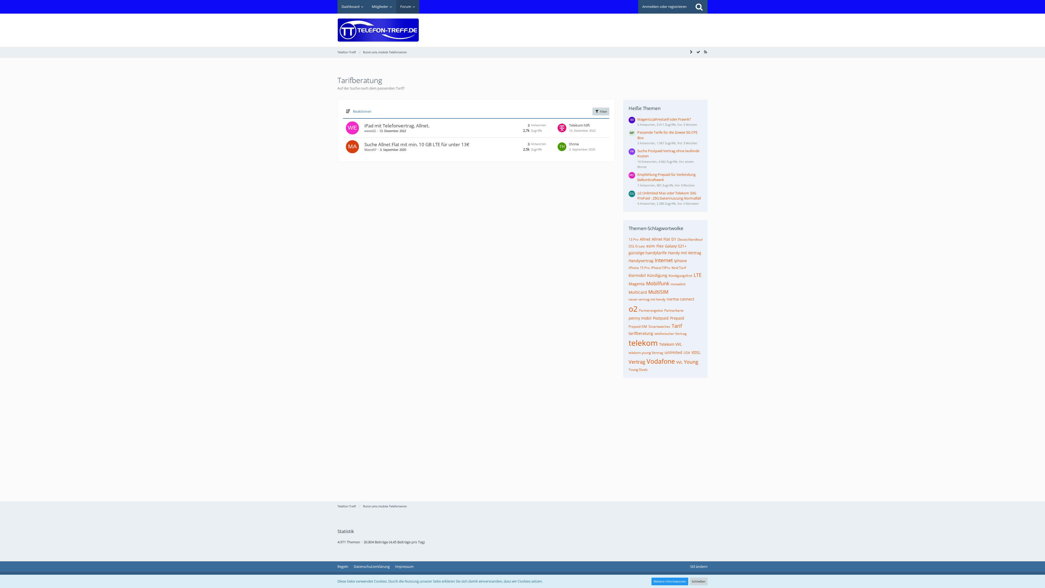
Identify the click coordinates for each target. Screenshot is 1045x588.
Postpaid (661, 318)
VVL (679, 362)
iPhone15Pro (660, 267)
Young (691, 362)
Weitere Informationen (670, 581)
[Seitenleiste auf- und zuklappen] (691, 52)
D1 (673, 239)
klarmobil (637, 275)
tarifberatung (641, 333)
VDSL (695, 352)
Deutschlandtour (690, 239)
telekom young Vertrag (646, 352)
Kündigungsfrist (680, 275)
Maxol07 (370, 150)
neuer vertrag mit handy (647, 299)
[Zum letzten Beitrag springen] (562, 128)
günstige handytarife (648, 252)
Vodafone (661, 361)
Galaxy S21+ (676, 246)
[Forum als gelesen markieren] (698, 52)
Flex (659, 246)
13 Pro (633, 239)
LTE (698, 275)
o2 (633, 309)
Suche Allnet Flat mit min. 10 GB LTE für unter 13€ (416, 144)
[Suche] (699, 7)
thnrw (574, 144)
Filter (603, 111)
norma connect (680, 299)
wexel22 (370, 131)
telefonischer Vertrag (670, 333)
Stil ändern (699, 566)
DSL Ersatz (637, 246)
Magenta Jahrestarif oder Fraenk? (664, 119)
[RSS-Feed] (705, 52)
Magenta (637, 283)
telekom (643, 343)
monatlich (678, 284)
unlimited (673, 352)
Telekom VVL (670, 344)
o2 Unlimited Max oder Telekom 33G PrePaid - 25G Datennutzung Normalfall (669, 196)
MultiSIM (658, 292)
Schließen (698, 581)
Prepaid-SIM (638, 326)
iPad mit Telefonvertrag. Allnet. (396, 125)
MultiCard (638, 292)
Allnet (645, 239)
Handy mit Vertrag (684, 252)
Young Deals (638, 369)
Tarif (677, 326)
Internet (664, 260)
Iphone (680, 260)
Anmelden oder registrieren (664, 6)
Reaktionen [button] (362, 111)
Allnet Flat (661, 239)
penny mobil (640, 318)
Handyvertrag (641, 260)
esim (650, 246)
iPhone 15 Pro (639, 267)
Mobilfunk (657, 283)
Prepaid (677, 318)
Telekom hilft (579, 125)
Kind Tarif (679, 267)
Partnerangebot (651, 310)
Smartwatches (659, 326)
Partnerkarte (674, 310)
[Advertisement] (608, 26)
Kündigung (657, 275)
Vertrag (637, 362)
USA (687, 352)
